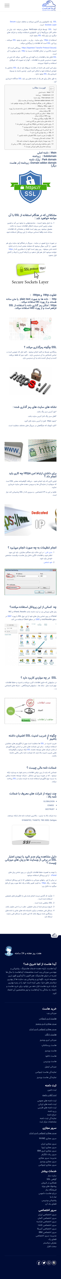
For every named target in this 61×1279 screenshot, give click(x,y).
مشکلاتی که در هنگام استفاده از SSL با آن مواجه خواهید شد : (30, 103)
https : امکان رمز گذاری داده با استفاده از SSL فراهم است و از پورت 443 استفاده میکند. (31, 114)
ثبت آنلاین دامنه (49, 1095)
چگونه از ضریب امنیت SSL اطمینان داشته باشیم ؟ (34, 135)
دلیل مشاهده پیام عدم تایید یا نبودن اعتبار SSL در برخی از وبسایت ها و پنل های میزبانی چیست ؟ (31, 145)
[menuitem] (8, 5)
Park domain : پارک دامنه (42, 98)
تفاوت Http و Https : (43, 106)
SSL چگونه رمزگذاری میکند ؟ (41, 118)
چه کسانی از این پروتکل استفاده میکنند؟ (37, 130)
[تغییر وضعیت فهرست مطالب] (50, 88)
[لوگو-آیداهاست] (35, 5)
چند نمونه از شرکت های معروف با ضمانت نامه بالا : (33, 141)
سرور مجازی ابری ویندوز (45, 1024)
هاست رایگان (50, 1034)
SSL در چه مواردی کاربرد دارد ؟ (40, 132)
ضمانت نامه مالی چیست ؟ (42, 138)
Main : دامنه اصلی (44, 92)
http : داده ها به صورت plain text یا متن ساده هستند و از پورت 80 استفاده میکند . (30, 110)
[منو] (8, 5)
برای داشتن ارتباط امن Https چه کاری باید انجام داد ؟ (33, 124)
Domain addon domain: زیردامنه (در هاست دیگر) (34, 100)
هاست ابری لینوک (49, 1018)
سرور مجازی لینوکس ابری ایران (42, 1029)
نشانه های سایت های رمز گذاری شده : (38, 121)
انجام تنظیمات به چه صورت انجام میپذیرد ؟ (36, 127)
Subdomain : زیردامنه (43, 95)
